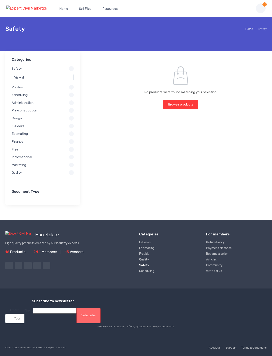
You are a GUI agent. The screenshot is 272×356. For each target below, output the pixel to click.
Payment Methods (219, 248)
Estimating (146, 248)
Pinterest (37, 265)
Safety (144, 265)
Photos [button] (17, 87)
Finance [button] (17, 142)
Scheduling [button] (20, 95)
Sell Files (84, 9)
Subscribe (88, 315)
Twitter (9, 265)
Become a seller (217, 254)
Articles (211, 259)
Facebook (18, 265)
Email (15, 310)
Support (231, 347)
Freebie (144, 254)
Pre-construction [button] (24, 110)
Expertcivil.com (57, 347)
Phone (28, 310)
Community (214, 265)
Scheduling (146, 271)
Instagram (28, 265)
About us (215, 347)
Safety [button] (17, 68)
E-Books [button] (18, 126)
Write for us (214, 271)
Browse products (180, 104)
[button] (238, 8)
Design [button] (17, 118)
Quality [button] (17, 172)
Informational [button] (22, 157)
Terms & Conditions (254, 347)
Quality (144, 259)
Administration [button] (23, 103)
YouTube (46, 265)
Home (63, 9)
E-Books (145, 242)
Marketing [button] (19, 165)
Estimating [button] (20, 134)
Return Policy (215, 242)
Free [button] (15, 149)
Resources (110, 9)
